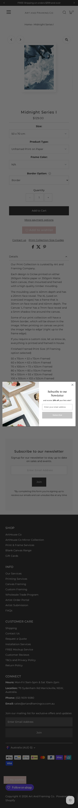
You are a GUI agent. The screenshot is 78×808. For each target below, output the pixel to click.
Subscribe (57, 415)
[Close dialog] (72, 385)
